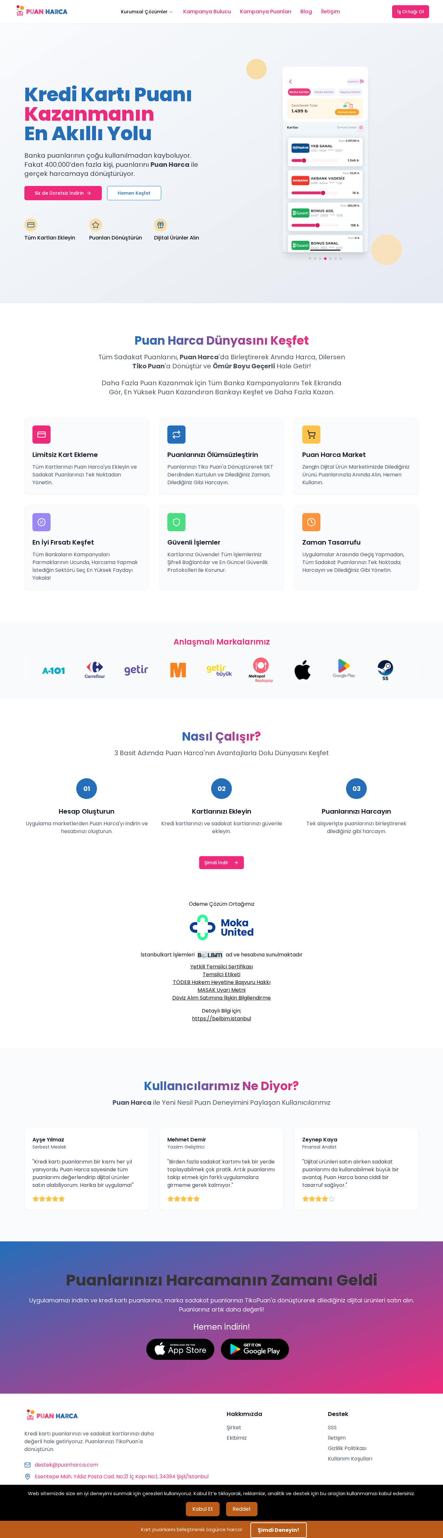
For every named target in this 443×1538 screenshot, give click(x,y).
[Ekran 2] (315, 259)
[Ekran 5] (330, 259)
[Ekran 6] (335, 259)
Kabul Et (202, 1509)
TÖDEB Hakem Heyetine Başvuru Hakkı (221, 982)
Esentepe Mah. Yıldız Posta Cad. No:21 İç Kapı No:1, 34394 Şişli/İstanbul (122, 1476)
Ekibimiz (237, 1438)
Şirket (234, 1427)
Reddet (242, 1509)
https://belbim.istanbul (221, 1018)
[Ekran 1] (309, 259)
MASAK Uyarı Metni (221, 990)
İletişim (330, 11)
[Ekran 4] (325, 259)
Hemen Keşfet (134, 193)
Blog (306, 11)
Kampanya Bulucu (207, 11)
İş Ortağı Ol (410, 11)
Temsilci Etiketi (221, 974)
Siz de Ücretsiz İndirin (59, 193)
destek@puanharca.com (66, 1465)
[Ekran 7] (341, 259)
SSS (332, 1427)
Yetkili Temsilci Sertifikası (221, 966)
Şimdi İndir (216, 862)
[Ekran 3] (320, 259)
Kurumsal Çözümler (144, 11)
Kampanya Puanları (265, 11)
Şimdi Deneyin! (278, 1530)
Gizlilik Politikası (347, 1448)
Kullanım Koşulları (350, 1458)
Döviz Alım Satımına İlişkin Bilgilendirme (221, 998)
